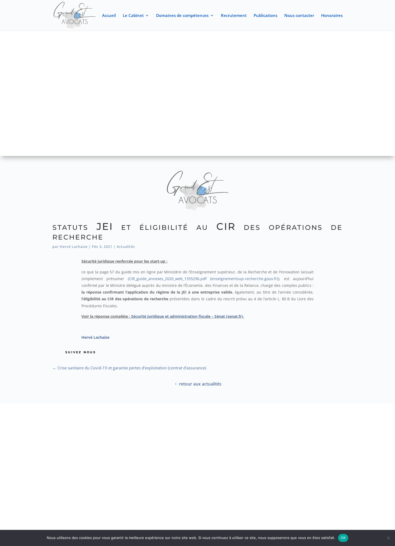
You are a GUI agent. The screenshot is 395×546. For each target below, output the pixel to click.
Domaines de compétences (182, 15)
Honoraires (332, 15)
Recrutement (234, 15)
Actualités (126, 246)
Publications (265, 15)
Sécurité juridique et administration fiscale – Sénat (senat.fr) (187, 316)
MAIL (322, 424)
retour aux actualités (200, 384)
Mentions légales (213, 458)
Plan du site (176, 458)
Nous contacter (299, 15)
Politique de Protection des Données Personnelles (197, 469)
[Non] (388, 538)
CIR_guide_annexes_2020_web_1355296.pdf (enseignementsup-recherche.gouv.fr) (203, 278)
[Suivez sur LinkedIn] (84, 499)
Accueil (109, 15)
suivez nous (80, 351)
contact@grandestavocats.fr (322, 433)
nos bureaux (72, 424)
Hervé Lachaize (74, 246)
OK (343, 538)
